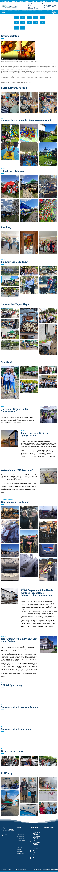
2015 (16, 17)
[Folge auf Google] (9, 835)
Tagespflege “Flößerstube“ (14, 10)
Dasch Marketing (54, 869)
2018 (35, 17)
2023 (35, 22)
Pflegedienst (4, 10)
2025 (16, 28)
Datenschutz (21, 853)
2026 (23, 28)
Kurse (44, 10)
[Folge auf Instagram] (6, 835)
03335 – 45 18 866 (36, 836)
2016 (23, 17)
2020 (16, 22)
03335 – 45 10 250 (36, 832)
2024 (42, 22)
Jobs (19, 845)
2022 (29, 22)
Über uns (35, 10)
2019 (42, 17)
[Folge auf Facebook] (2, 835)
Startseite (20, 831)
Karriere (40, 10)
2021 (23, 22)
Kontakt (3, 12)
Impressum (20, 851)
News (48, 10)
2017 (29, 17)
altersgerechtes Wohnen (26, 10)
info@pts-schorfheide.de (36, 852)
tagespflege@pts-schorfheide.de (36, 855)
